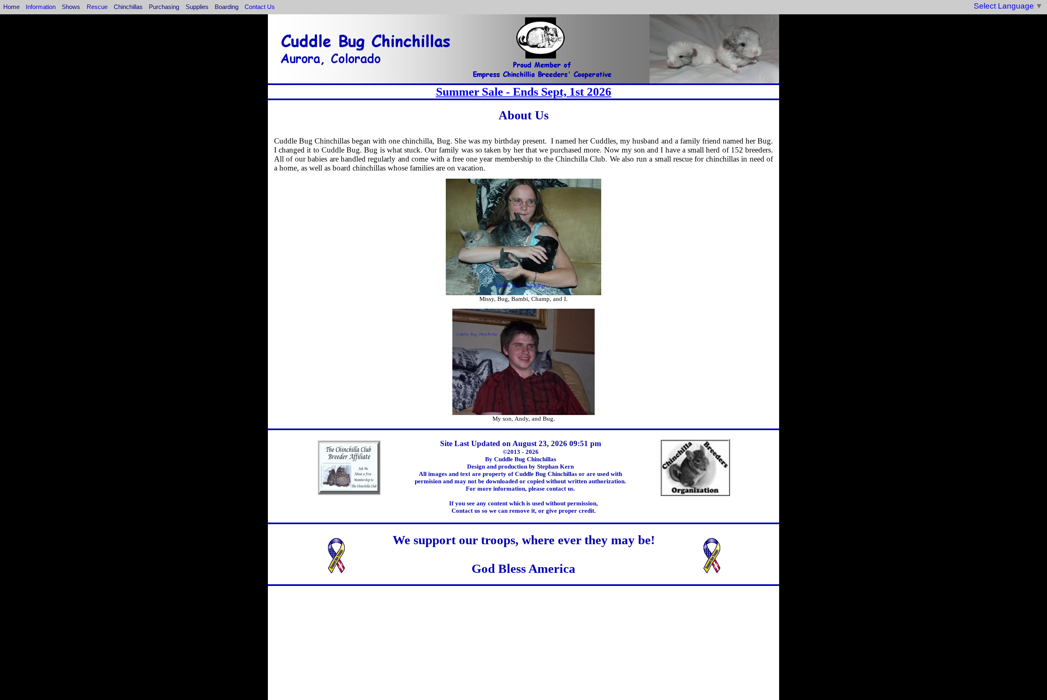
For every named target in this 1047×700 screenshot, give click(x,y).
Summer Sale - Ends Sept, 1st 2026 (523, 91)
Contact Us (260, 6)
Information (41, 6)
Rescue (97, 6)
